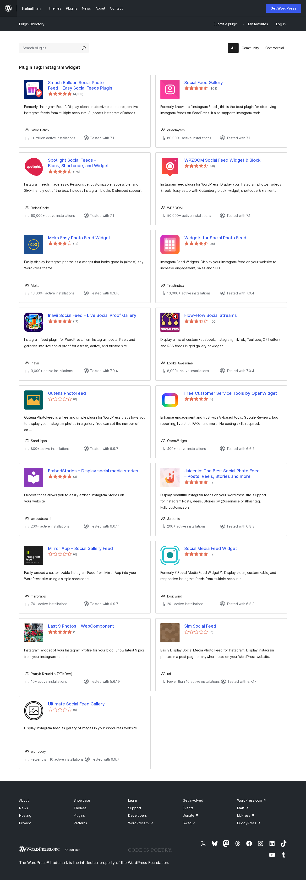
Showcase (82, 800)
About (24, 800)
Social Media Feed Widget (210, 548)
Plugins (79, 815)
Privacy (25, 823)
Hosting (25, 815)
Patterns (80, 823)
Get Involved (193, 800)
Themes (80, 808)
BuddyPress (248, 823)
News (23, 808)
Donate (190, 815)
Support (134, 808)
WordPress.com (251, 800)
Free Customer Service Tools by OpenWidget (230, 393)
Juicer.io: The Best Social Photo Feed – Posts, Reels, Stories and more (222, 473)
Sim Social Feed (200, 626)
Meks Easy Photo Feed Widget (79, 237)
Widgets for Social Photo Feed (215, 237)
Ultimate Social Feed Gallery (76, 703)
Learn (132, 800)
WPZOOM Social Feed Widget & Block (222, 160)
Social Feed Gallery (203, 82)
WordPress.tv (140, 823)
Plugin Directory (31, 24)
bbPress (245, 815)
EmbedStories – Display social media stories (93, 470)
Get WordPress (283, 8)
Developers (137, 815)
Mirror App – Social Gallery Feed (80, 548)
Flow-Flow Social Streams (210, 315)
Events (188, 808)
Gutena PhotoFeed (67, 393)
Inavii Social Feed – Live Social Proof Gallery (92, 315)
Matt (242, 808)
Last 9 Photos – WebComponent (81, 626)
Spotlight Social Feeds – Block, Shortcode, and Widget (78, 163)
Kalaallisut (72, 850)
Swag (189, 823)
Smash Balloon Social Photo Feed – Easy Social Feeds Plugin (80, 85)
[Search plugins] (84, 48)
